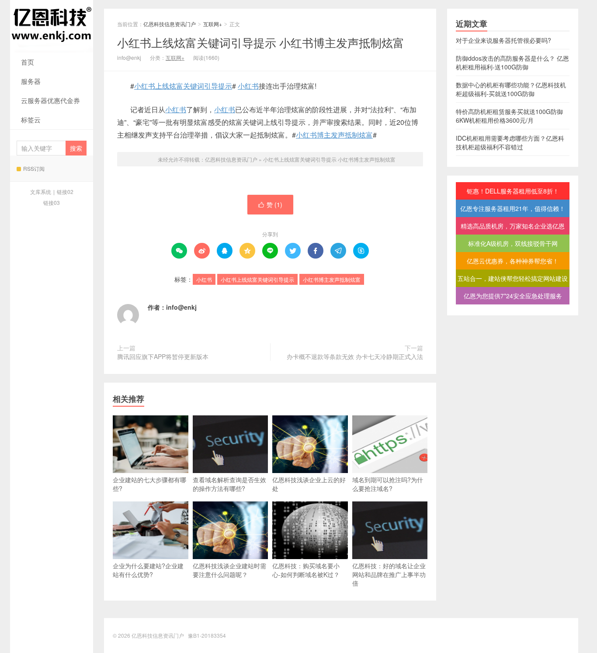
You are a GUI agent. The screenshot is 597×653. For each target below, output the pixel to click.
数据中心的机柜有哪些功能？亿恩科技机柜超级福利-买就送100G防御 (511, 89)
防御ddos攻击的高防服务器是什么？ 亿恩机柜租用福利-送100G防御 (512, 62)
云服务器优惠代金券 (50, 100)
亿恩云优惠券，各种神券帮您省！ (513, 260)
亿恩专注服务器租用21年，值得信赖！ (512, 208)
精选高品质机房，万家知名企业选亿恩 (513, 225)
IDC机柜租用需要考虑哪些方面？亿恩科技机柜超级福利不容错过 (510, 142)
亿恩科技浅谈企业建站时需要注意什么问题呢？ (229, 570)
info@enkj (181, 307)
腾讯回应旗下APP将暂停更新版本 (162, 356)
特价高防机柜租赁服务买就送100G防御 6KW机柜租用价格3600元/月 (509, 115)
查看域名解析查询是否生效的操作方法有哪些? (229, 484)
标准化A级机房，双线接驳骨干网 (513, 243)
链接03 (51, 202)
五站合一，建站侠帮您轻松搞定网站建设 (513, 278)
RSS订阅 (34, 168)
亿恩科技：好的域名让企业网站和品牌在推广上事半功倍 (389, 574)
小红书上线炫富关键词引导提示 (183, 86)
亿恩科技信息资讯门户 (51, 26)
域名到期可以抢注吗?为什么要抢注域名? (387, 484)
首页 (27, 61)
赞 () (270, 204)
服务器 (31, 81)
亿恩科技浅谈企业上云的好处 (309, 484)
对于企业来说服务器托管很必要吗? (503, 40)
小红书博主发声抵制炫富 (334, 135)
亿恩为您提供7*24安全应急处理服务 (513, 295)
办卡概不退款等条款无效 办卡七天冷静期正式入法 (355, 356)
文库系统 (40, 191)
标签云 (31, 119)
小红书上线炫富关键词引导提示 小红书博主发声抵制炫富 (260, 42)
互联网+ (212, 24)
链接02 (65, 191)
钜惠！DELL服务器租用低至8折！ (513, 191)
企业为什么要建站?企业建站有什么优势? (148, 570)
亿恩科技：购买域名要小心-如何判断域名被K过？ (306, 570)
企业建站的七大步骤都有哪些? (149, 484)
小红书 (248, 86)
